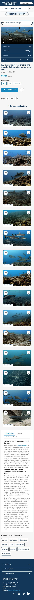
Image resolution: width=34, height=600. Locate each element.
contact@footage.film (14, 590)
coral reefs (6, 553)
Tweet (12, 98)
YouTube (18, 593)
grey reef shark (23, 549)
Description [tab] (10, 433)
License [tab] (19, 433)
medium (5, 549)
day (11, 544)
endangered (20, 544)
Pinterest (17, 98)
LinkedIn (28, 593)
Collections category (16, 14)
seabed (13, 549)
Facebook (14, 593)
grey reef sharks (22, 445)
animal (4, 540)
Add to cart (9, 90)
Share (7, 98)
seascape (23, 540)
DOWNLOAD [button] (26, 3)
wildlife (4, 544)
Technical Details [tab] (12, 437)
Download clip (24, 60)
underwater (13, 540)
